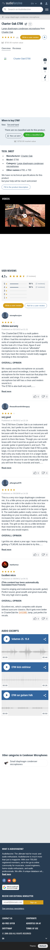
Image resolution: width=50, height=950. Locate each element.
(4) (17, 37)
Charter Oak (7, 32)
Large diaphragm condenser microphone (21, 28)
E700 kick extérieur (21, 667)
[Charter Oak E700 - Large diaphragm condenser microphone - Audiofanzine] (12, 3)
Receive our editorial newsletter (17, 896)
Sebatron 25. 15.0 (20, 639)
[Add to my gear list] (30, 24)
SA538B (23, 612)
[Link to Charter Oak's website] (25, 24)
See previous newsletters (13, 908)
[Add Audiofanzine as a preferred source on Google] (10, 887)
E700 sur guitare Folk (22, 695)
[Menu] (46, 9)
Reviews (17, 48)
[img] (9, 37)
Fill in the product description (16, 187)
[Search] (5, 9)
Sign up (33, 902)
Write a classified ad (33, 135)
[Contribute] (44, 37)
